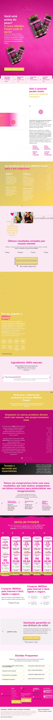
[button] (13, 122)
